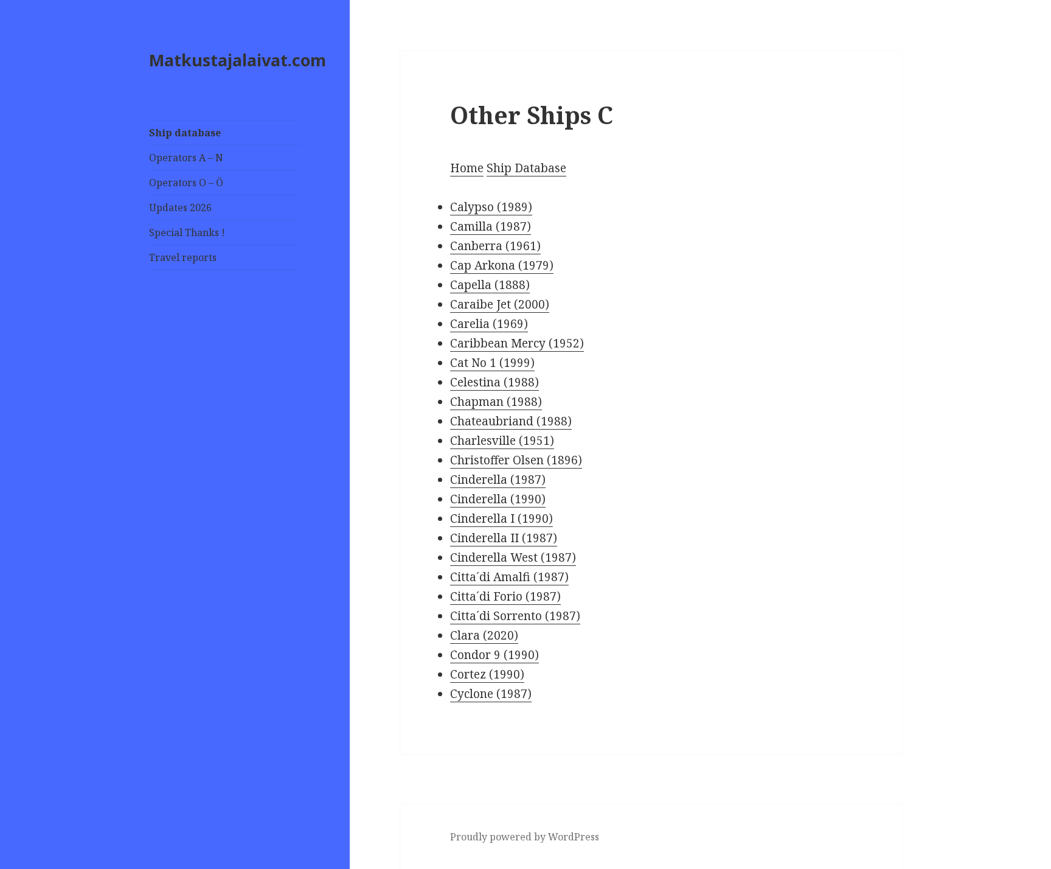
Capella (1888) (490, 285)
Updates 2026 (180, 207)
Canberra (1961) (495, 246)
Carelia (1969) (489, 324)
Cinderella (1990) (498, 499)
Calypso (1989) (491, 207)
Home (467, 168)
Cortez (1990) (487, 674)
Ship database (185, 132)
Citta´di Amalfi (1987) (509, 577)
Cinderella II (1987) (503, 538)
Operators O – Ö (186, 182)
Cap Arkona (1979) (501, 265)
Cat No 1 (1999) (492, 363)
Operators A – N (186, 157)
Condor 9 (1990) (494, 655)
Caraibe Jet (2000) (499, 304)
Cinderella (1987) (498, 479)
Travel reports (183, 257)
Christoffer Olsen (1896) (516, 460)
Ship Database (526, 168)
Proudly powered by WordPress (524, 836)
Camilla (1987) (490, 226)
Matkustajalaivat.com (237, 60)
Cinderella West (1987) (513, 557)
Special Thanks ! (187, 232)
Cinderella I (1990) (501, 518)
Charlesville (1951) (502, 440)
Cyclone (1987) (491, 694)
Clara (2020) (484, 635)
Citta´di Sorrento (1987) (515, 616)
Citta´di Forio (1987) (505, 596)
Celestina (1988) (494, 382)
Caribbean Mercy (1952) (517, 343)
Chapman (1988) (496, 402)
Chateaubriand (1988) (511, 421)
